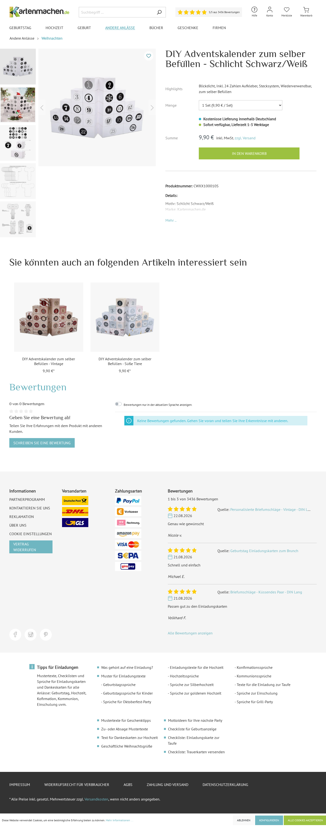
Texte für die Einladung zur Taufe (263, 684)
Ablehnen (243, 820)
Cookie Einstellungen (30, 533)
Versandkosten (96, 799)
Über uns (17, 525)
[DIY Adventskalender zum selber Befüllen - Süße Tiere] (125, 317)
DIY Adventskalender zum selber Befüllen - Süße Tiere (125, 361)
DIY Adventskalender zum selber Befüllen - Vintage (48, 361)
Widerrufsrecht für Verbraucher (76, 784)
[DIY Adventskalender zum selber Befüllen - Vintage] (48, 317)
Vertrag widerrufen (24, 547)
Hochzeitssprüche (184, 676)
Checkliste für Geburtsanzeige (192, 729)
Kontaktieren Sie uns (29, 508)
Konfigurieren (269, 820)
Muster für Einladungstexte (123, 676)
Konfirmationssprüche (255, 667)
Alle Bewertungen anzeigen (190, 633)
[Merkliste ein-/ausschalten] (148, 56)
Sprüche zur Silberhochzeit (192, 684)
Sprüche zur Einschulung (257, 693)
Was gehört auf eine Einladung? (127, 667)
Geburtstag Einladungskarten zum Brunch (264, 550)
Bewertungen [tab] (38, 387)
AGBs (128, 784)
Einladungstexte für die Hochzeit (196, 667)
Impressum (19, 784)
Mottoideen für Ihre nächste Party (195, 720)
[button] (170, 220)
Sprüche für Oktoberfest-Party (127, 701)
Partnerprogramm (27, 499)
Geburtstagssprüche (119, 684)
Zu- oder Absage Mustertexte (124, 729)
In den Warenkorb (249, 153)
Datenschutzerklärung (225, 784)
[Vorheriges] (41, 107)
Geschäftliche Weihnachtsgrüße (126, 746)
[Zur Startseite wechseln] (39, 12)
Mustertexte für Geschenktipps (126, 720)
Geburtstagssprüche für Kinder (128, 693)
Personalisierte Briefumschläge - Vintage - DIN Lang (272, 509)
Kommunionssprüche (254, 676)
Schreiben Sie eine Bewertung (42, 442)
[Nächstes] (152, 107)
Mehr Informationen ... (119, 820)
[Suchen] (159, 12)
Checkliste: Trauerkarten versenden (196, 751)
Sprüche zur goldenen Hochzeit (195, 693)
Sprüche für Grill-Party (255, 701)
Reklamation (21, 516)
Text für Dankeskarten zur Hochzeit (129, 737)
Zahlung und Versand (167, 784)
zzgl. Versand (245, 138)
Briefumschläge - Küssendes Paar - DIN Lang (266, 592)
